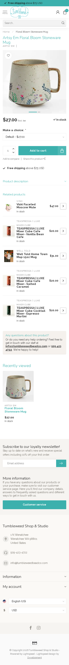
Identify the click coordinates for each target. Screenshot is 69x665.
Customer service (34, 504)
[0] (64, 12)
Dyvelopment (34, 657)
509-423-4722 (18, 552)
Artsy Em (9, 46)
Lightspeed (29, 653)
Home (6, 31)
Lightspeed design (46, 653)
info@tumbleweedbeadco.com (26, 346)
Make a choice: (14, 130)
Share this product (33, 158)
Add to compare (11, 158)
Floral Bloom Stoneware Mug (32, 31)
